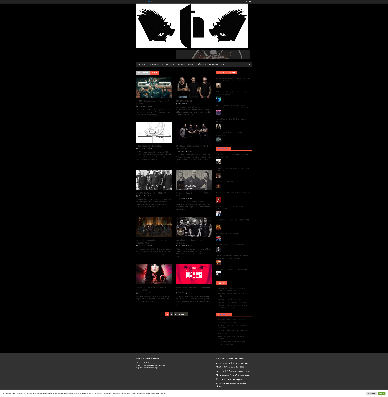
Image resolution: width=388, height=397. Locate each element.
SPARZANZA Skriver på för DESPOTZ (151, 193)
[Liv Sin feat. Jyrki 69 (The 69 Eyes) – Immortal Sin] (154, 274)
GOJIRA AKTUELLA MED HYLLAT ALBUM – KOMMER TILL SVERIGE (233, 169)
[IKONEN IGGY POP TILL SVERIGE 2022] (218, 186)
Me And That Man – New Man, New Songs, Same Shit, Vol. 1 (232, 120)
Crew (144, 2)
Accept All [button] (381, 393)
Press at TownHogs (158, 365)
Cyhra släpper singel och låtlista (149, 146)
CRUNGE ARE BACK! (184, 101)
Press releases (225, 379)
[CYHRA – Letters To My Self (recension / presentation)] (154, 87)
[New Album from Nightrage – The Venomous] (194, 227)
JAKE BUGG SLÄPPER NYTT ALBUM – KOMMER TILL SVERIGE (233, 194)
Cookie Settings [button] (371, 393)
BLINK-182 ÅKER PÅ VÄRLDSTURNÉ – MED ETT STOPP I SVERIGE (232, 156)
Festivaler (244, 363)
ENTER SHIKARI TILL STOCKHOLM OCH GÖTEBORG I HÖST (229, 207)
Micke (150, 106)
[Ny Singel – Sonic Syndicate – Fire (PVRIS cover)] (194, 179)
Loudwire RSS (225, 315)
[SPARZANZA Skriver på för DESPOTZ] (154, 179)
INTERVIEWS (170, 64)
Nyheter (141, 64)
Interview (220, 371)
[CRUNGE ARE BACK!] (194, 87)
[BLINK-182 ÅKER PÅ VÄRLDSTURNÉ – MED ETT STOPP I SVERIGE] (218, 161)
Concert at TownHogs (150, 368)
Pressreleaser (224, 149)
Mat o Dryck (247, 371)
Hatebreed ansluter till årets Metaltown (230, 245)
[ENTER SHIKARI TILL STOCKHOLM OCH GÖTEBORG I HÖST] (218, 213)
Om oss (139, 2)
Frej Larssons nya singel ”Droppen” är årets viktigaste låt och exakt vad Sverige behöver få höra (233, 106)
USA (244, 383)
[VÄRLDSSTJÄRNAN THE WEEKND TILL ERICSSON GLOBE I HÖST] (218, 227)
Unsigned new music (236, 383)
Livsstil (232, 371)
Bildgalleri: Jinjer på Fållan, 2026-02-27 (231, 299)
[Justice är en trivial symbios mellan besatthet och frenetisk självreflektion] (218, 99)
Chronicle (237, 363)
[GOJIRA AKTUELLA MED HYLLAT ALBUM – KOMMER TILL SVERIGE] (218, 175)
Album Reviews (222, 363)
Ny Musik (241, 375)
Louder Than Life (238, 371)
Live (227, 371)
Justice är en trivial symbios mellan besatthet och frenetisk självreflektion (233, 93)
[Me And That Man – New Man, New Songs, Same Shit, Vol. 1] (218, 126)
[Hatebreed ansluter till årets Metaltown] (218, 249)
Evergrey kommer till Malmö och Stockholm (231, 269)
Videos (219, 386)
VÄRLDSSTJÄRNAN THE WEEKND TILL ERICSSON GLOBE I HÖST (232, 221)
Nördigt (201, 64)
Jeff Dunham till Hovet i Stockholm (228, 233)
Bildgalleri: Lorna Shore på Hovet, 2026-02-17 (233, 302)
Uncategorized (222, 383)
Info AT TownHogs (149, 363)
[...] (157, 115)
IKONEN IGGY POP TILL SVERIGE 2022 (229, 182)
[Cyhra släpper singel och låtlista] (154, 132)
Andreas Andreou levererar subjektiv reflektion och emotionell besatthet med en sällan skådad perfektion (233, 79)
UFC (241, 380)
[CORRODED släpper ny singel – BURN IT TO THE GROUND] (194, 132)
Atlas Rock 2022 (215, 64)
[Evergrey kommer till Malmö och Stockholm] (218, 273)
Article (232, 363)
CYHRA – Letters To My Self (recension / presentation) (229, 133)
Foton (180, 64)
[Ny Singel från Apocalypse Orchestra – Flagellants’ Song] (154, 227)
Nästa (181, 314)
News (233, 375)
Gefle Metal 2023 (156, 64)
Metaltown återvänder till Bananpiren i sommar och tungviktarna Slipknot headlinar (232, 257)
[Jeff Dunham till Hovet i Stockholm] (218, 238)
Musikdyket (226, 375)
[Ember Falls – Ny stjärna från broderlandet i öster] (194, 274)
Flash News (222, 366)
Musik (190, 64)
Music (219, 375)
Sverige (237, 379)
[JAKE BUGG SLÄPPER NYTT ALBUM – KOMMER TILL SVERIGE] (218, 199)
